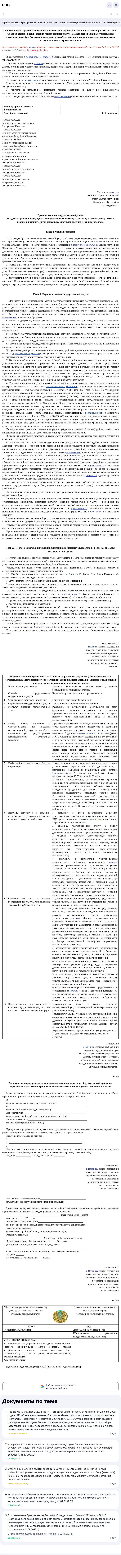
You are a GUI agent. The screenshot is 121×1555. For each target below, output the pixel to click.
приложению (95, 819)
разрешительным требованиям (61, 386)
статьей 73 (91, 475)
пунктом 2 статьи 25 (70, 574)
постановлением (93, 413)
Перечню (89, 1047)
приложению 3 (96, 370)
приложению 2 (79, 508)
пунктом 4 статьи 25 (69, 594)
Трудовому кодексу (62, 773)
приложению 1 (9, 317)
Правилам (93, 646)
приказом (114, 192)
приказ (32, 47)
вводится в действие (13, 50)
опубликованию (62, 96)
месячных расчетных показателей (92, 733)
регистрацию (33, 80)
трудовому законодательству (26, 353)
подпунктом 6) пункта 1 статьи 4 (36, 627)
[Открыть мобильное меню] (116, 5)
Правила (38, 63)
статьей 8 (75, 990)
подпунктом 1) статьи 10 (39, 57)
